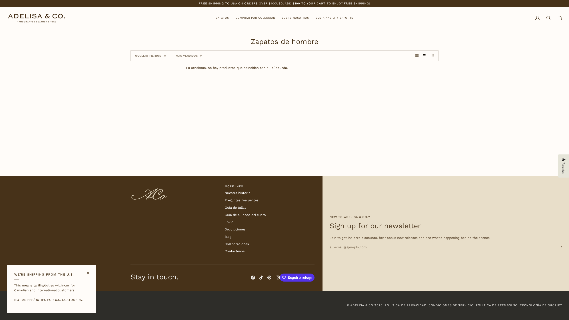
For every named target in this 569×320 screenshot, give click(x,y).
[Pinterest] (269, 278)
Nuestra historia (237, 193)
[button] (222, 18)
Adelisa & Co (361, 305)
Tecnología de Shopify (541, 305)
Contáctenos (235, 251)
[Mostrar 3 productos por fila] (425, 56)
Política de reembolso (497, 305)
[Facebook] (253, 278)
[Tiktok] (261, 278)
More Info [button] (234, 186)
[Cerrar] (90, 271)
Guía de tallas (235, 208)
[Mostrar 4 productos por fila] (434, 56)
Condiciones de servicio (451, 305)
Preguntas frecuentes (241, 200)
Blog (228, 237)
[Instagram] (278, 278)
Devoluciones (235, 229)
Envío (229, 222)
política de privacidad (405, 305)
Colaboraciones (237, 244)
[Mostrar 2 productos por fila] (417, 56)
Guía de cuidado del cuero (245, 215)
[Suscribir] (558, 246)
